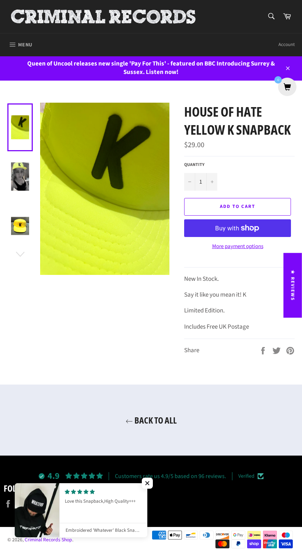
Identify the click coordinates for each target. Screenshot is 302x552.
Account (286, 44)
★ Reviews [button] (292, 285)
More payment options (237, 246)
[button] (147, 483)
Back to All (155, 420)
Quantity (194, 165)
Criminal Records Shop (48, 539)
